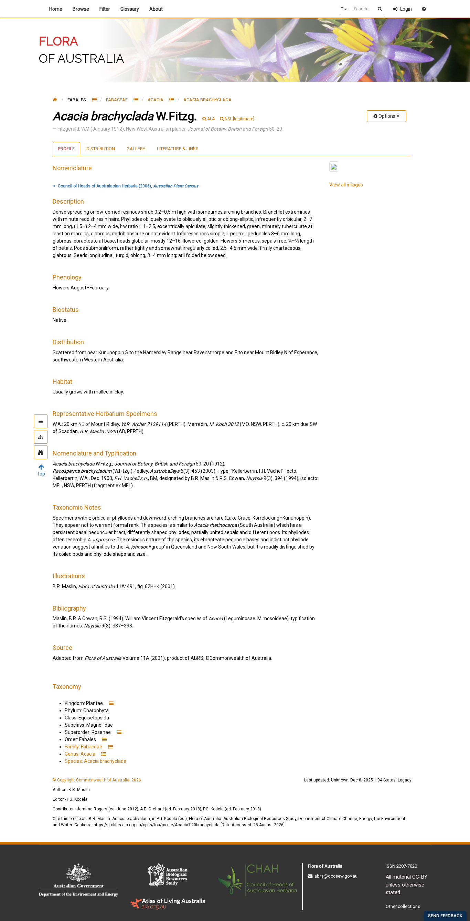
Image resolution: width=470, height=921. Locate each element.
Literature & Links (178, 148)
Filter (104, 9)
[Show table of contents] (40, 421)
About (157, 9)
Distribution (100, 148)
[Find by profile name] (40, 452)
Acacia (156, 99)
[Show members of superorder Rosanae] (119, 732)
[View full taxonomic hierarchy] (40, 437)
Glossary (129, 9)
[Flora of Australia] (55, 99)
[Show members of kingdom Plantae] (111, 703)
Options (386, 116)
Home (55, 9)
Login (406, 9)
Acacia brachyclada (207, 99)
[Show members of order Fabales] (94, 99)
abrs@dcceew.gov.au (334, 876)
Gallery (136, 148)
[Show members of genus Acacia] (171, 99)
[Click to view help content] (424, 9)
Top (41, 474)
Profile (66, 148)
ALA (211, 118)
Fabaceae (117, 99)
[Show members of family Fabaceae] (135, 99)
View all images (346, 184)
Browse (81, 9)
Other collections (403, 906)
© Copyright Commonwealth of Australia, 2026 (97, 780)
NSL (239, 118)
